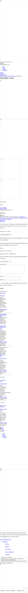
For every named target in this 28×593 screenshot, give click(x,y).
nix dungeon (4, 219)
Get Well (25, 218)
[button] (1, 72)
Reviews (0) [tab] (2, 221)
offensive (9, 219)
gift (0, 219)
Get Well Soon (12, 76)
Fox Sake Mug (3, 358)
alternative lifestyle (13, 218)
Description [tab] (2, 220)
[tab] (14, 220)
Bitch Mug (2, 295)
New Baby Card (3, 383)
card (18, 218)
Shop (4, 434)
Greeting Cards (6, 76)
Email (2, 279)
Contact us (5, 437)
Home (1, 76)
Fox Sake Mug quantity (3, 372)
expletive (21, 218)
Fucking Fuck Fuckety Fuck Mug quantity (3, 344)
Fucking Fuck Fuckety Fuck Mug (3, 327)
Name (2, 276)
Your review (3, 264)
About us (4, 436)
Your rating (2, 261)
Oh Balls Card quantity (5, 210)
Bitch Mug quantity (2, 311)
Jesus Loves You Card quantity (3, 424)
